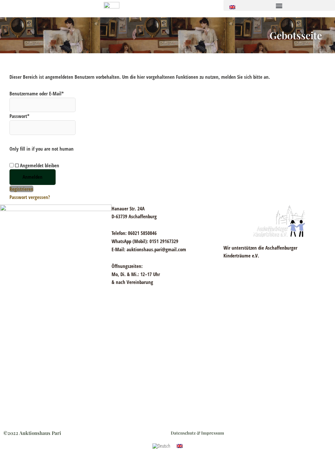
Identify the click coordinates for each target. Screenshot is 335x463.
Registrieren (21, 189)
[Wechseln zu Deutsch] (161, 446)
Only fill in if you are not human (41, 148)
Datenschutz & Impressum (197, 433)
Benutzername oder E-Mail (36, 93)
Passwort (19, 116)
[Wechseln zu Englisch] (232, 7)
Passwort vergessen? (29, 197)
